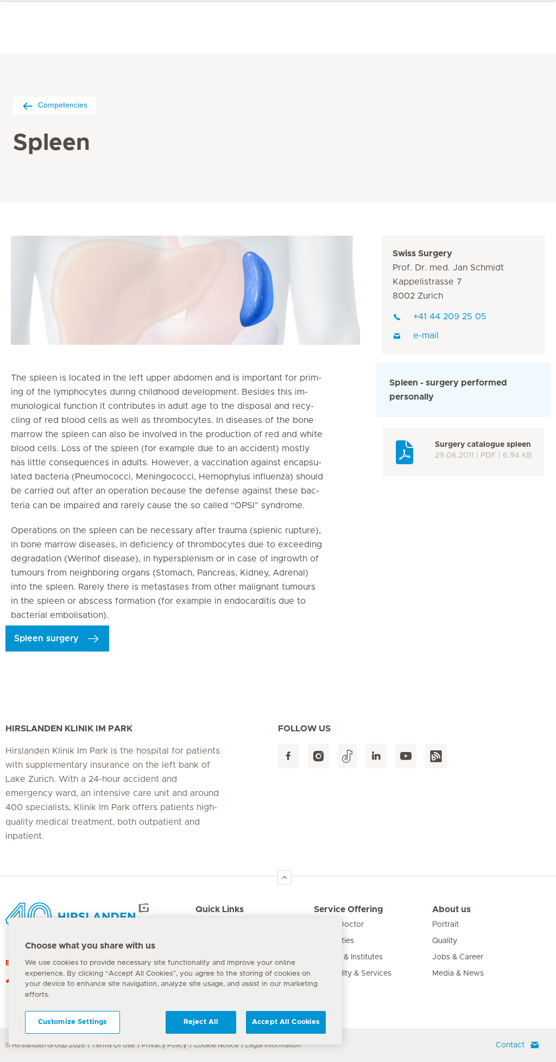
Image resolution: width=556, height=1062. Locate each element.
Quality (444, 941)
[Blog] (436, 756)
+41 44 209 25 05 (449, 316)
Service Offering (348, 909)
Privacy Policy (164, 1045)
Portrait (445, 924)
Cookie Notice (216, 1045)
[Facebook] (288, 756)
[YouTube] (405, 756)
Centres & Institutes (348, 957)
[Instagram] (318, 756)
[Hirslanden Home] (100, 916)
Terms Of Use (113, 1045)
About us (451, 909)
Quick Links (219, 909)
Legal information (273, 1045)
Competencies (62, 104)
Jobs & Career (457, 957)
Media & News (458, 973)
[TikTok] (347, 756)
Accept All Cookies (286, 1022)
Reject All (201, 1022)
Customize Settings (72, 1022)
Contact (510, 1045)
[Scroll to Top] (284, 877)
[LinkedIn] (376, 756)
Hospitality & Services (352, 973)
